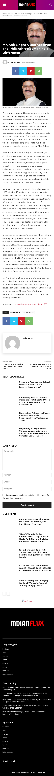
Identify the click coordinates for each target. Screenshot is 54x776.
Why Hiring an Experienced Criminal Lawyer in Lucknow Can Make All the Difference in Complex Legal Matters (34, 432)
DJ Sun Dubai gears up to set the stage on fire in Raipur (40, 366)
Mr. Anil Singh (28, 313)
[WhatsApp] (38, 71)
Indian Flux (15, 62)
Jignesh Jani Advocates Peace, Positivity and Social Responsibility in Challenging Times (34, 417)
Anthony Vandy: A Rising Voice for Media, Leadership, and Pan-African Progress (34, 521)
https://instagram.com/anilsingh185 (31, 304)
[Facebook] (15, 71)
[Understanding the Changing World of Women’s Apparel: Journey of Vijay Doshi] (10, 584)
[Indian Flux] (5, 62)
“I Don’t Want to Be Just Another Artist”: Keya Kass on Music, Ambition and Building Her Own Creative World (34, 538)
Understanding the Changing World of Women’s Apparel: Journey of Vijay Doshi (33, 583)
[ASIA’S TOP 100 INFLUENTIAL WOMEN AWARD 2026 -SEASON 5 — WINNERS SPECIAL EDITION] (10, 569)
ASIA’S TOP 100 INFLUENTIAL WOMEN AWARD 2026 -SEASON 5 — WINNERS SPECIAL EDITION (35, 568)
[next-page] (8, 594)
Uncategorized (14, 14)
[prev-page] (4, 594)
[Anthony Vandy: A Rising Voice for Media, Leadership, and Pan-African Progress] (10, 523)
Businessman (15, 313)
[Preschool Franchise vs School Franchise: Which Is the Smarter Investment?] (10, 386)
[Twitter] (23, 71)
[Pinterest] (31, 71)
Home (5, 14)
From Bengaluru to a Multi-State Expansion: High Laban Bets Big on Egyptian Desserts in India (34, 554)
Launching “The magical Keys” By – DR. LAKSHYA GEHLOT (13, 366)
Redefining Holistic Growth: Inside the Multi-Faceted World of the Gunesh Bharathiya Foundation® (34, 401)
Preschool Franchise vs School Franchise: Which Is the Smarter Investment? (34, 384)
